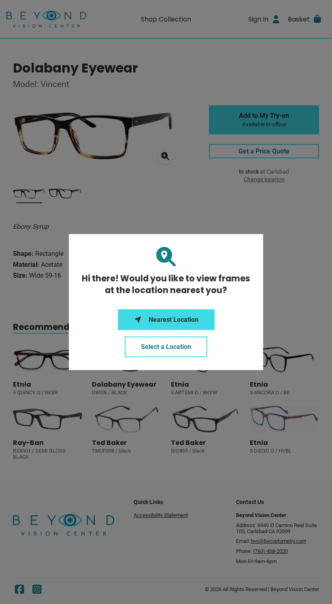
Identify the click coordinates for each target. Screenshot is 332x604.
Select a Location (166, 347)
